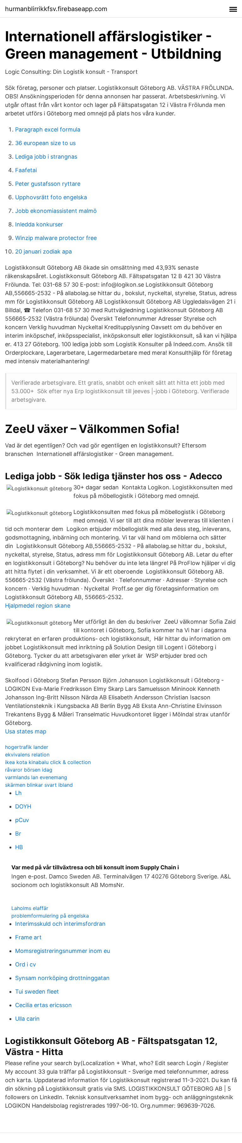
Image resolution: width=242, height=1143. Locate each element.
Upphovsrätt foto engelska (51, 197)
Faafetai (26, 170)
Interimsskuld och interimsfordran (60, 923)
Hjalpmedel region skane (37, 605)
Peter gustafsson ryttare (47, 183)
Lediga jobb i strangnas (46, 156)
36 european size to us (45, 143)
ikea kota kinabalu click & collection (48, 762)
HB (19, 847)
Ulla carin (27, 1018)
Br (18, 833)
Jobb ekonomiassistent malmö (56, 210)
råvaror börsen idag (28, 770)
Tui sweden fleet (37, 991)
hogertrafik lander (26, 747)
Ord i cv (25, 964)
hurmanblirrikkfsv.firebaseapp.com (56, 9)
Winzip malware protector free (56, 238)
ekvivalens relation (27, 754)
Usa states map (25, 731)
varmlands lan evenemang (36, 777)
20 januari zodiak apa (43, 251)
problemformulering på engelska (50, 916)
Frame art (28, 937)
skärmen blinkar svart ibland (39, 785)
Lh (18, 793)
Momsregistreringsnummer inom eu (62, 951)
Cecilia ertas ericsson (43, 1005)
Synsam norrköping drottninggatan (62, 978)
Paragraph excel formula (47, 129)
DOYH (23, 806)
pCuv (22, 820)
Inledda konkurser (39, 224)
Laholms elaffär (29, 908)
